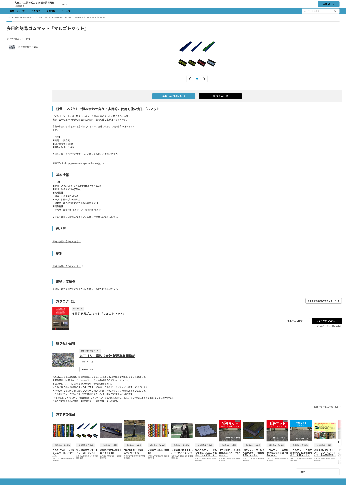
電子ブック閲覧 (294, 321)
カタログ (35, 11)
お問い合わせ (328, 4)
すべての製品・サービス (18, 39)
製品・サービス (17, 11)
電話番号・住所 (87, 369)
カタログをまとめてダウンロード (322, 301)
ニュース (66, 11)
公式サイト (21, 6)
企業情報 (50, 11)
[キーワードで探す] (335, 11)
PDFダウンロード (220, 96)
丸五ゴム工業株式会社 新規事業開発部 (107, 355)
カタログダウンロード (327, 321)
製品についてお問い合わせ (173, 96)
